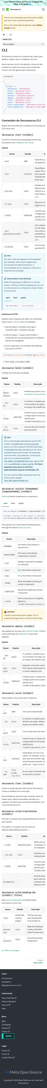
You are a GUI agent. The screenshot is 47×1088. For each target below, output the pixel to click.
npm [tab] (8, 297)
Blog (3, 1021)
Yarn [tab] (15, 297)
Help (4, 1008)
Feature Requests (9, 1001)
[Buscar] (43, 9)
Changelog (6, 1024)
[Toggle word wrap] (38, 82)
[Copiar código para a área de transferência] (42, 82)
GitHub (36, 2)
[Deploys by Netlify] (8, 1038)
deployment (24, 634)
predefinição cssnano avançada (25, 444)
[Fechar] (45, 3)
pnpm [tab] (23, 297)
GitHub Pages (32, 631)
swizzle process (24, 527)
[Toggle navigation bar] (3, 9)
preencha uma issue (13, 467)
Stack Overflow (8, 998)
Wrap (20, 576)
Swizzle (5, 496)
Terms (4, 1054)
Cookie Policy (7, 1057)
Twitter (26, 4)
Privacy (5, 1050)
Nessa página (8, 44)
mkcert (16, 322)
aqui (36, 197)
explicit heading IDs (13, 900)
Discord (5, 1005)
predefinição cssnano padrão (22, 464)
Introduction (7, 978)
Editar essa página (12, 950)
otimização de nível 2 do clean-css (19, 449)
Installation (6, 982)
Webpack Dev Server (25, 142)
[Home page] (4, 34)
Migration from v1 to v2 (11, 985)
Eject (20, 570)
